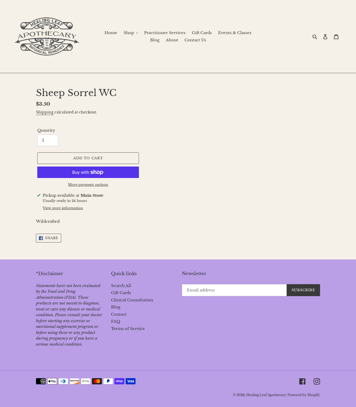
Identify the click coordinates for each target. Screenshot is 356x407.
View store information (63, 208)
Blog (115, 306)
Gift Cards (121, 292)
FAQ (115, 321)
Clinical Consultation (132, 299)
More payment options (88, 184)
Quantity (46, 130)
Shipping (44, 112)
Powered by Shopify (303, 395)
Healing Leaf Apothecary (266, 395)
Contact (119, 314)
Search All (121, 285)
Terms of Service (128, 328)
